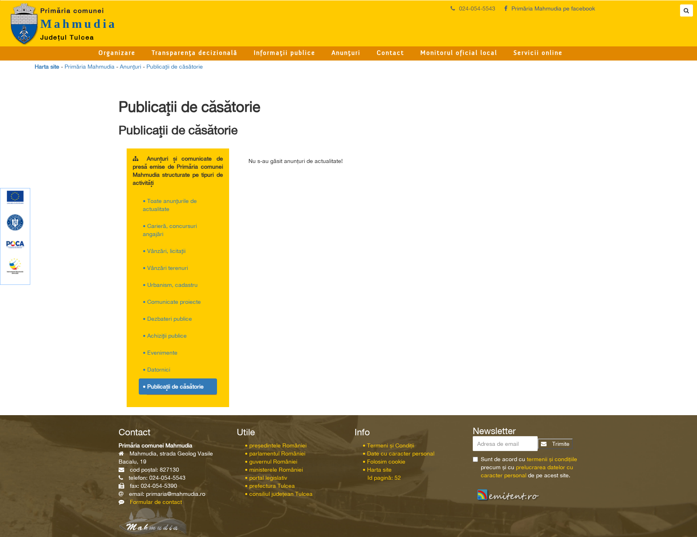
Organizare (117, 53)
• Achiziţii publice (165, 335)
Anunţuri (346, 53)
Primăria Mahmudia (90, 66)
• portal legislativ (266, 477)
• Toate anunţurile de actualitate (170, 205)
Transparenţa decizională (195, 53)
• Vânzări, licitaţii (164, 251)
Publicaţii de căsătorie (174, 66)
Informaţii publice (284, 53)
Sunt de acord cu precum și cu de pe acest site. (529, 467)
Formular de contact (156, 502)
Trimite (560, 444)
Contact (390, 53)
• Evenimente (160, 352)
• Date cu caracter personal (398, 453)
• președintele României (276, 445)
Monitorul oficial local (458, 53)
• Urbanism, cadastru (170, 285)
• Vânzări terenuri (165, 268)
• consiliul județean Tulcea (279, 494)
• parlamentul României (275, 453)
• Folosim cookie (384, 461)
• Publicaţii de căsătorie (173, 386)
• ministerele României (274, 469)
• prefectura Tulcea (270, 486)
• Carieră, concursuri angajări (170, 230)
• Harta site (377, 469)
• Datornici (156, 369)
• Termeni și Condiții (388, 445)
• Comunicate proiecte (172, 302)
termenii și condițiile (552, 459)
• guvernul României (271, 461)
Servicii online (538, 53)
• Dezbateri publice (167, 319)
